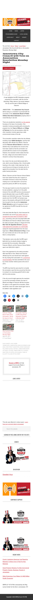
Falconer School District (10, 348)
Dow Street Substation (12, 347)
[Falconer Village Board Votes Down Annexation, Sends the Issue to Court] (8, 308)
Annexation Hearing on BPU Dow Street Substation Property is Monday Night (21, 315)
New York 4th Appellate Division (12, 352)
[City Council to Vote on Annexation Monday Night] (8, 327)
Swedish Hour (8, 474)
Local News (13, 343)
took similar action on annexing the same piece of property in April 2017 (15, 217)
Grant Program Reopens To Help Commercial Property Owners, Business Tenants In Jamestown (16, 570)
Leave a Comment (9, 68)
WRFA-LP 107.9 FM (16, 9)
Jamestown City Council (21, 350)
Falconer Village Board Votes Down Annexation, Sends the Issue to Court (8, 315)
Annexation (13, 345)
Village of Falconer (14, 354)
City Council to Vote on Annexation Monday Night (8, 332)
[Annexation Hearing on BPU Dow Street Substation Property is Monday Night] (21, 308)
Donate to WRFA (14, 363)
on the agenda (26, 122)
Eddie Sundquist (25, 347)
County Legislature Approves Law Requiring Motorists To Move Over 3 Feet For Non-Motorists (15, 561)
